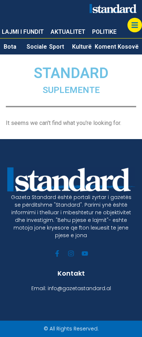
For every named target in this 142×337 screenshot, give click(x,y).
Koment (105, 46)
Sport (56, 46)
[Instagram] (71, 253)
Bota (10, 46)
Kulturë (82, 46)
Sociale (37, 46)
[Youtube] (85, 253)
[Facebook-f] (57, 253)
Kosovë (128, 46)
